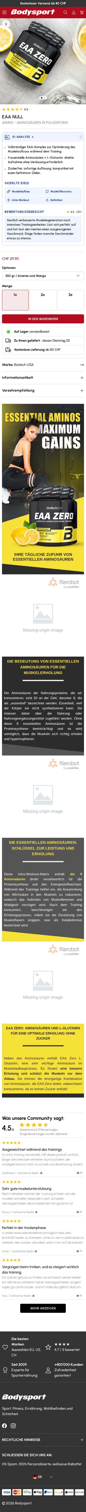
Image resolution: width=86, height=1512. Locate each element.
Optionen (9, 268)
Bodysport (23, 1503)
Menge (7, 286)
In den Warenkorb (43, 319)
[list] (43, 61)
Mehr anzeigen (43, 1308)
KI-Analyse (23, 137)
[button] (82, 12)
